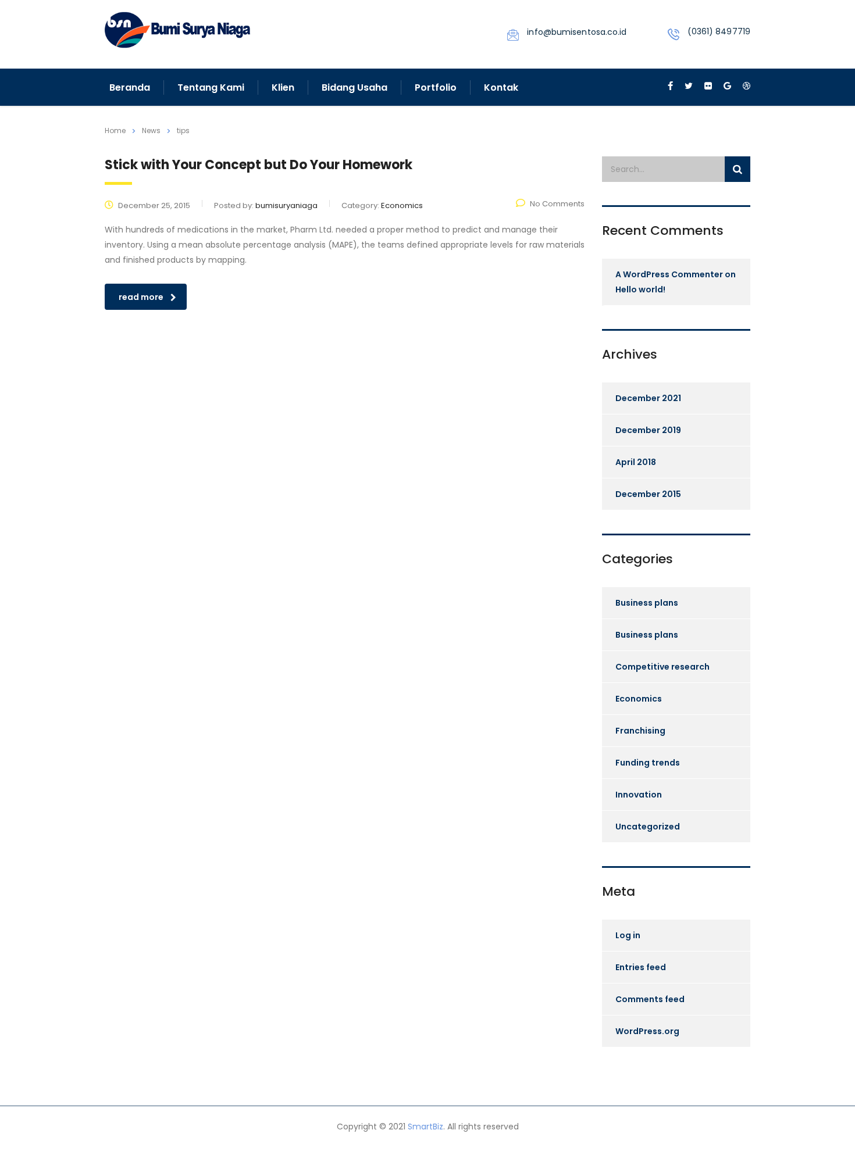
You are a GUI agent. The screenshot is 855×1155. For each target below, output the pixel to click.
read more (141, 297)
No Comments (557, 203)
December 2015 (648, 494)
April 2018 (635, 462)
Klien (283, 87)
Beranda (129, 87)
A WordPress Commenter (669, 274)
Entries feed (640, 967)
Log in (627, 935)
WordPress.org (647, 1031)
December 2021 (648, 398)
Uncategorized (647, 826)
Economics (638, 699)
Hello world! (640, 289)
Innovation (638, 794)
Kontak (501, 87)
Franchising (640, 730)
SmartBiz (425, 1126)
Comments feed (650, 999)
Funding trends (647, 762)
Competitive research (662, 667)
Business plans (646, 603)
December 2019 (648, 430)
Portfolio (436, 87)
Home (115, 130)
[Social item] (670, 87)
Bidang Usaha (354, 87)
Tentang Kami (210, 87)
